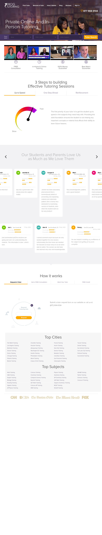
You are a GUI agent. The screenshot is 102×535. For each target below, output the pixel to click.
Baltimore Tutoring (12, 348)
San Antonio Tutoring (83, 348)
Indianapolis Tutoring (60, 361)
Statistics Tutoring (82, 377)
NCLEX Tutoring (58, 388)
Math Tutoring (11, 372)
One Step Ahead (51, 93)
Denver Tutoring (58, 350)
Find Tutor (26, 5)
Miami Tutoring (35, 358)
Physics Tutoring (58, 372)
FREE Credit (86, 282)
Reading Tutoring (12, 382)
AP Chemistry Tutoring (60, 377)
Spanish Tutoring (35, 380)
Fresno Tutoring (58, 343)
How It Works (51, 5)
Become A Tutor (38, 5)
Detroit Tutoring (81, 345)
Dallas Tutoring (11, 353)
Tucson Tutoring (81, 343)
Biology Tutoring (11, 380)
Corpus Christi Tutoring (37, 361)
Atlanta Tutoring (11, 350)
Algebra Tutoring (11, 385)
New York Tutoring (59, 348)
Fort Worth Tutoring (12, 343)
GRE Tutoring (34, 388)
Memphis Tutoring (59, 353)
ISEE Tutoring (11, 375)
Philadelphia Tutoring (36, 356)
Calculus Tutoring (35, 372)
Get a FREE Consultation (39, 282)
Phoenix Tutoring (11, 358)
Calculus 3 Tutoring (82, 380)
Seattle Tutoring (35, 353)
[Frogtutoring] (11, 5)
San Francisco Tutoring (60, 358)
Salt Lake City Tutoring (83, 350)
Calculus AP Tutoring (36, 385)
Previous (6, 156)
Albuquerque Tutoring (37, 348)
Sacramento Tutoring (83, 356)
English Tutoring (11, 377)
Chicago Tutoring (12, 356)
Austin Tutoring (58, 345)
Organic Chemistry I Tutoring (62, 382)
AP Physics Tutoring (12, 388)
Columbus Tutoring (59, 356)
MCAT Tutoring (58, 385)
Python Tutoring (81, 375)
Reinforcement (82, 93)
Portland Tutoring (82, 353)
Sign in (77, 5)
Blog (60, 5)
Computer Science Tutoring (38, 377)
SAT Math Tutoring (59, 380)
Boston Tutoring (11, 361)
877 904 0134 (90, 11)
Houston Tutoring (35, 345)
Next (97, 156)
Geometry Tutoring (59, 375)
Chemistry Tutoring (36, 375)
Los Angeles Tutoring (13, 345)
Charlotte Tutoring (36, 343)
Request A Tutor (15, 282)
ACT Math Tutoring (36, 382)
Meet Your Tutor (62, 282)
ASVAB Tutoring (81, 372)
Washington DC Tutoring (37, 350)
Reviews (68, 5)
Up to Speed (19, 93)
